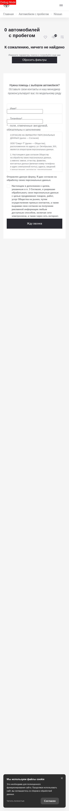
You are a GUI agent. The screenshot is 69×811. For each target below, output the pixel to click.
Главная (8, 14)
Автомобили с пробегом (34, 14)
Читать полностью (15, 801)
